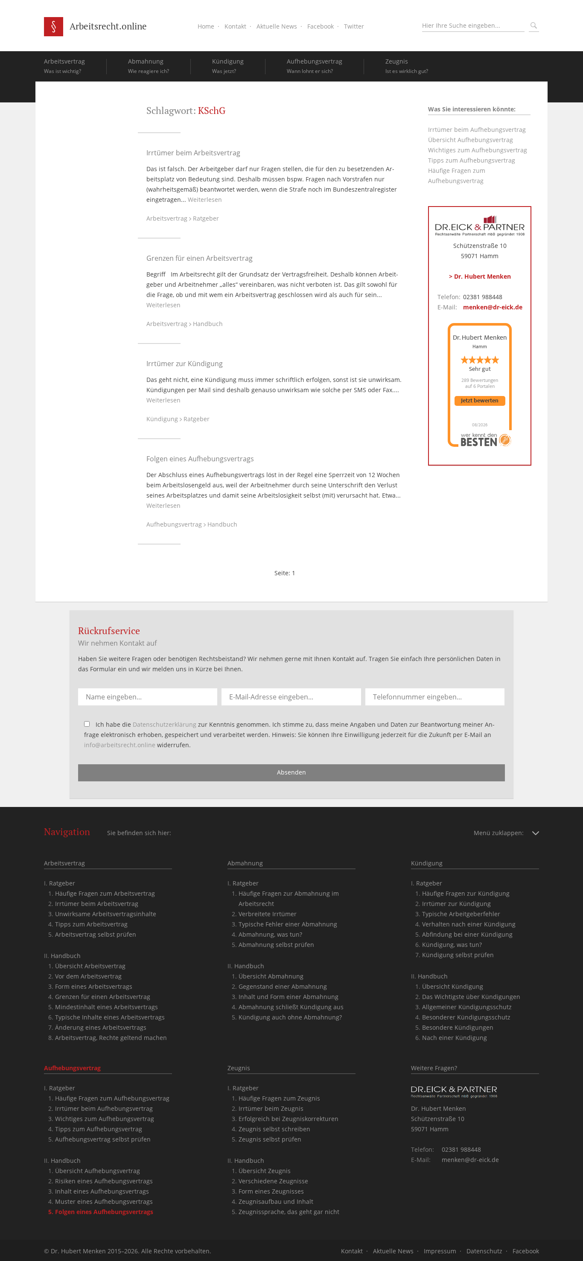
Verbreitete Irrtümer (268, 914)
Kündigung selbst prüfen (458, 955)
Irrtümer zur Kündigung (184, 363)
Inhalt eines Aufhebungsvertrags (102, 1191)
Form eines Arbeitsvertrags (93, 986)
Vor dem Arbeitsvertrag (88, 976)
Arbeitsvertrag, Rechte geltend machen (111, 1038)
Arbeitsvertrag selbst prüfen (95, 934)
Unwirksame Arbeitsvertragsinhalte (105, 914)
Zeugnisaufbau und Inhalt (276, 1201)
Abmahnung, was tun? (270, 934)
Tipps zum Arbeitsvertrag (91, 924)
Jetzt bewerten (479, 401)
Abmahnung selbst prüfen (276, 945)
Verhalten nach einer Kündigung (469, 924)
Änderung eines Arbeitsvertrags (100, 1027)
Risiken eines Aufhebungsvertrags (104, 1181)
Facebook (320, 26)
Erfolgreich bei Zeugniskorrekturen (288, 1119)
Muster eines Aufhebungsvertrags (104, 1201)
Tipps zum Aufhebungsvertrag (471, 160)
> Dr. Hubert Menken (480, 276)
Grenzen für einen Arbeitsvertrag (199, 258)
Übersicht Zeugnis (265, 1171)
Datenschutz (484, 1251)
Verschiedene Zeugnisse (273, 1181)
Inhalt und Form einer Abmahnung (288, 997)
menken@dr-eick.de (492, 307)
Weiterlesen (205, 199)
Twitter (354, 26)
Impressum (440, 1251)
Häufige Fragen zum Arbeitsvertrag (105, 893)
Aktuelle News (277, 26)
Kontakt (235, 26)
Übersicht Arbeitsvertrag (90, 966)
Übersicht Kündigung (452, 986)
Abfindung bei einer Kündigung (467, 934)
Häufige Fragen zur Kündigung (466, 893)
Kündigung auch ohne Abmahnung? (290, 1017)
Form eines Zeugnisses (271, 1191)
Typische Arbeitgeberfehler (461, 914)
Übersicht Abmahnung (271, 976)
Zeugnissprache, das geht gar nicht (289, 1212)
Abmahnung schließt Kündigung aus (291, 1007)
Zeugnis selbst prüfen (270, 1139)
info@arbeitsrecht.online (119, 745)
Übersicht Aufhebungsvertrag (470, 140)
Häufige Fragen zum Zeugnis (279, 1098)
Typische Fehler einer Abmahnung (288, 924)
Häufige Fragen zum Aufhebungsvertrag (112, 1098)
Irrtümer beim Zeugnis (271, 1108)
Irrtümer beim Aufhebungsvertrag (477, 129)
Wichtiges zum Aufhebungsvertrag (477, 150)
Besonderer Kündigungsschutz (466, 1017)
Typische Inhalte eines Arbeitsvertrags (110, 1017)
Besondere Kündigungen (457, 1027)
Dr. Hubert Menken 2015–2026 (94, 1251)
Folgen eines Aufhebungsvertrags (200, 458)
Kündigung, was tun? (452, 945)
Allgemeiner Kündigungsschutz (467, 1007)
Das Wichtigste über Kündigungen (471, 997)
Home (206, 26)
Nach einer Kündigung (454, 1038)
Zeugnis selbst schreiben (274, 1129)
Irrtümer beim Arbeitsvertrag (193, 152)
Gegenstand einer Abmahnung (283, 986)
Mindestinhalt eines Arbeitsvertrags (106, 1007)
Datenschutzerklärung (164, 724)
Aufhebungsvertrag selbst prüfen (103, 1139)
